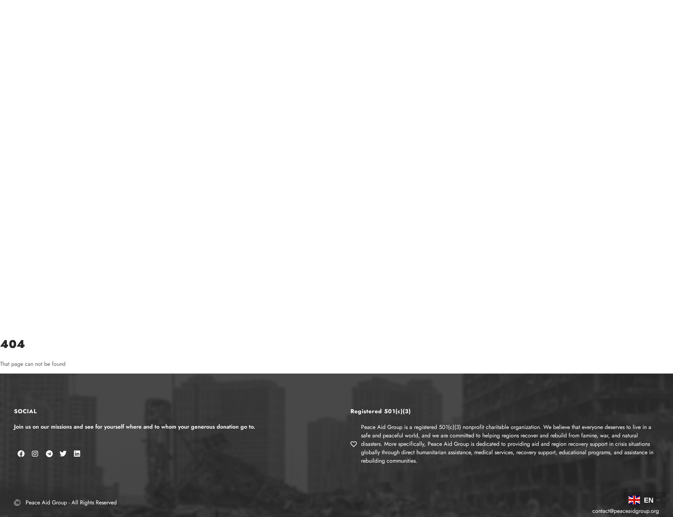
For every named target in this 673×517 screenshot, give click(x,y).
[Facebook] (21, 454)
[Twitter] (63, 454)
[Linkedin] (77, 454)
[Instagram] (35, 454)
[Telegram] (49, 454)
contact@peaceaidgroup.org (625, 511)
